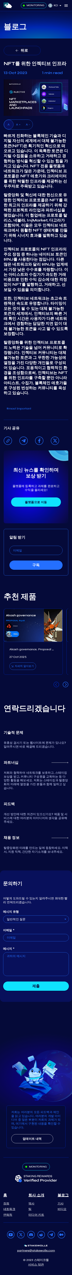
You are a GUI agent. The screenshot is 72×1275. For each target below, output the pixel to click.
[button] (59, 5)
